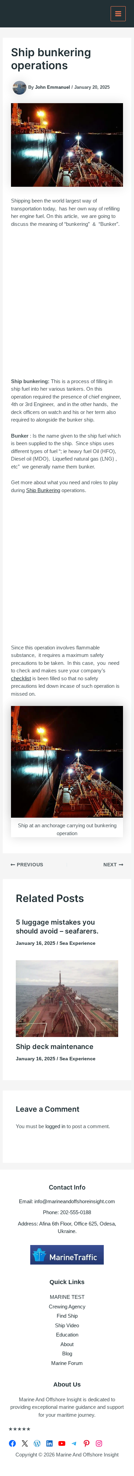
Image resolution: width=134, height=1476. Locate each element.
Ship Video (67, 1325)
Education (67, 1335)
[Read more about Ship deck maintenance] (67, 998)
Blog (67, 1353)
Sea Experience (77, 943)
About (67, 1344)
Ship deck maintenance (54, 1046)
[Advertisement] (67, 303)
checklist (21, 678)
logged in (55, 1126)
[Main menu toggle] (118, 14)
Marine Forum (67, 1363)
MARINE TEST (67, 1297)
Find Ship (67, 1316)
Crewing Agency (67, 1306)
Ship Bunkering (43, 490)
